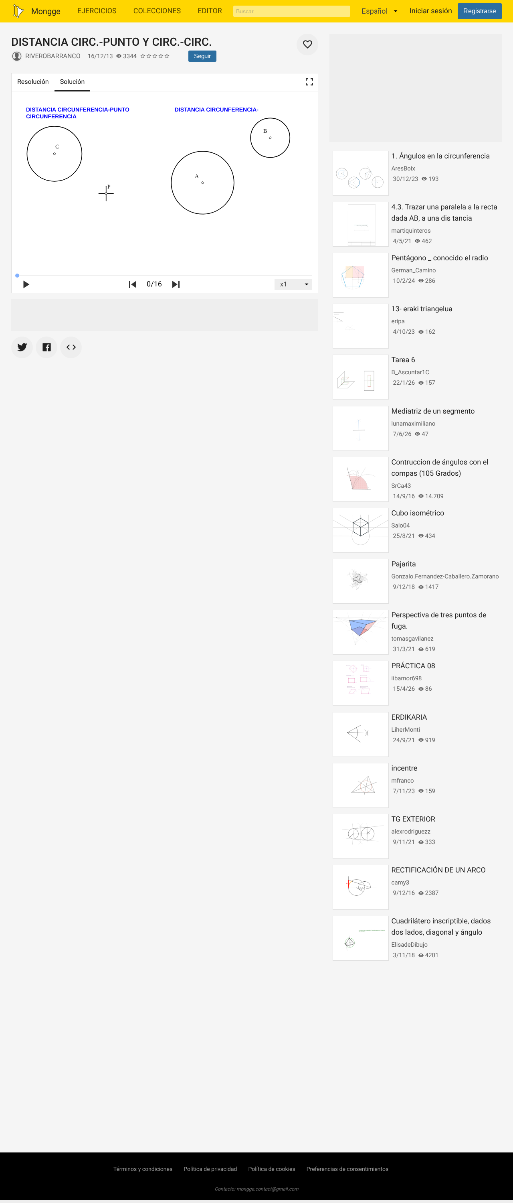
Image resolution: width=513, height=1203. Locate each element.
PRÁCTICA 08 (413, 666)
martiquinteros (411, 230)
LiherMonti (406, 729)
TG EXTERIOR (413, 819)
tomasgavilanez (413, 638)
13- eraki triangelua (422, 309)
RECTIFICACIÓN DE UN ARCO (439, 870)
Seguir (202, 56)
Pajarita (404, 564)
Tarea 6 (403, 360)
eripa (398, 321)
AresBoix (403, 168)
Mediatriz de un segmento (433, 411)
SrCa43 (401, 485)
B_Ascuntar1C (410, 372)
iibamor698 (407, 678)
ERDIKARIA (409, 717)
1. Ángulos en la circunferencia (441, 156)
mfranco (403, 780)
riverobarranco (53, 56)
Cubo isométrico (418, 513)
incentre (405, 768)
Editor (210, 11)
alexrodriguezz (411, 831)
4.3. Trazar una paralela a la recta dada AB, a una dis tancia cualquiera (444, 218)
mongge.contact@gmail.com (267, 1189)
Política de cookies (271, 1169)
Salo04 (401, 525)
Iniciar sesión (431, 11)
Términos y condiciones (142, 1169)
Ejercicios (97, 11)
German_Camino (414, 270)
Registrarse (479, 11)
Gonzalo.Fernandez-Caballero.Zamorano (445, 576)
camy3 (401, 882)
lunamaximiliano (414, 423)
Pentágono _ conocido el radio (440, 258)
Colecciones (157, 11)
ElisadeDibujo (410, 944)
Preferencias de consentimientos (348, 1169)
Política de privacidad (210, 1169)
